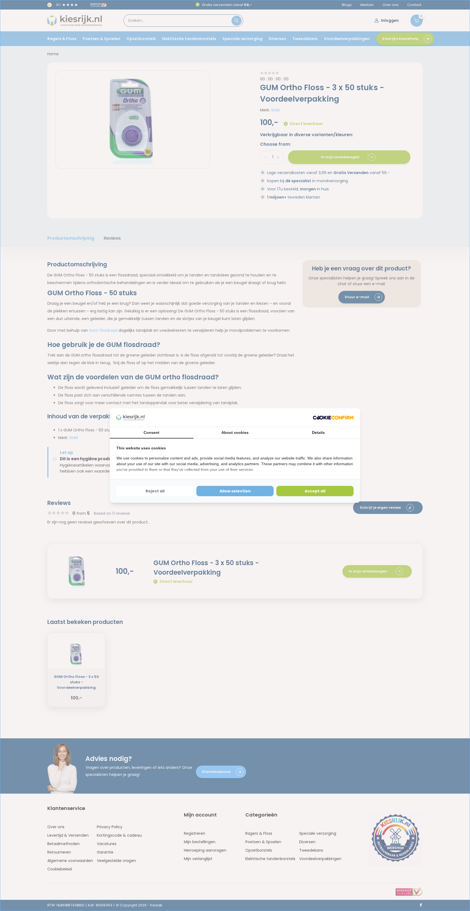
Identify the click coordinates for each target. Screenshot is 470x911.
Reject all (155, 491)
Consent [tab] (151, 432)
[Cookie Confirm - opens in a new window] (333, 417)
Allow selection (235, 491)
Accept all (315, 491)
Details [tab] (318, 432)
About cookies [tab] (235, 432)
